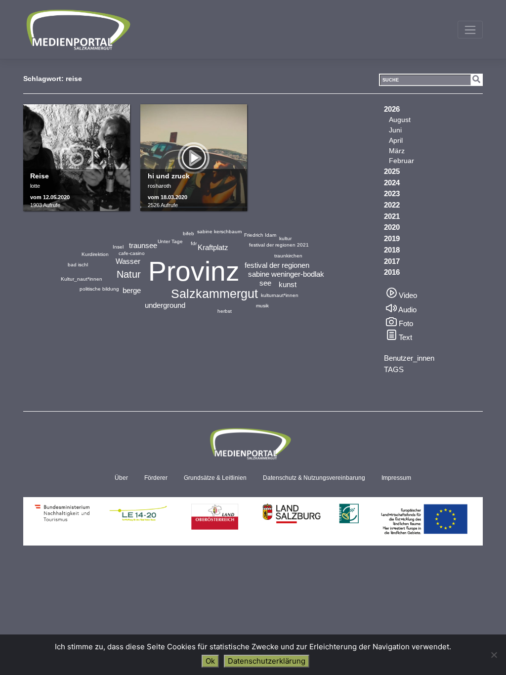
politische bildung (99, 289)
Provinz (194, 271)
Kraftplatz (213, 247)
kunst (287, 284)
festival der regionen (277, 265)
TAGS (394, 369)
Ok (210, 661)
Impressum (396, 477)
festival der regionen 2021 (279, 245)
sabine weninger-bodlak (286, 274)
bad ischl (78, 264)
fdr (194, 243)
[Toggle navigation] (470, 30)
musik (262, 305)
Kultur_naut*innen (81, 279)
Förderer (156, 477)
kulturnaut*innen (279, 295)
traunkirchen (288, 255)
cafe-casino (132, 253)
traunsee (143, 245)
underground (165, 305)
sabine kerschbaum (219, 231)
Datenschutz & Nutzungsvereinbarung (314, 477)
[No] (494, 655)
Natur (129, 274)
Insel (118, 247)
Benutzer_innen (409, 358)
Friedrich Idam (260, 235)
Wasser (128, 261)
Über (121, 477)
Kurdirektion (95, 254)
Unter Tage (170, 241)
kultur (285, 238)
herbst (224, 311)
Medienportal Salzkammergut (77, 29)
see (265, 283)
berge (132, 290)
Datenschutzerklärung (266, 661)
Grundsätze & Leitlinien (215, 477)
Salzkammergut (214, 293)
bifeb (188, 233)
